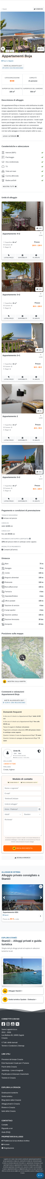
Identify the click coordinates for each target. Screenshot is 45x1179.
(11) (40, 472)
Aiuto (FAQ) (6, 1132)
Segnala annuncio (23, 857)
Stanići (4, 9)
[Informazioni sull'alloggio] (40, 915)
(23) (41, 49)
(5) (40, 411)
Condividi (39, 9)
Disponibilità (22, 257)
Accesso (6, 1144)
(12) (40, 350)
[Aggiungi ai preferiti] (41, 886)
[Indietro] (6, 897)
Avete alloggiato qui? (13, 67)
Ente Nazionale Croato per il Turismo (15, 1063)
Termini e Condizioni (9, 1046)
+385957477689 (9, 764)
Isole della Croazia (8, 1111)
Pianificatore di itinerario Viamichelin (15, 1074)
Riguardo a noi (7, 1128)
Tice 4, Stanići (8, 61)
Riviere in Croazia (8, 1107)
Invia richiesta (24, 848)
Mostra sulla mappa (16, 681)
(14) (40, 228)
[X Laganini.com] (17, 1024)
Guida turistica (7, 1096)
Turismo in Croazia (9, 1078)
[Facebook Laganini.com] (3, 1024)
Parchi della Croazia (9, 1067)
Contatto (5, 1125)
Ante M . (8, 47)
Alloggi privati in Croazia (11, 1104)
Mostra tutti (9, 186)
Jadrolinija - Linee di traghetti (12, 1070)
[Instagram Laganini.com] (8, 1024)
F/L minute (36, 257)
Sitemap (21, 1046)
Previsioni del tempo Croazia (12, 1059)
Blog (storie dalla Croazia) (11, 1100)
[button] (22, 657)
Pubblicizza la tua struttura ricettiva (16, 1141)
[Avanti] (38, 897)
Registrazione (8, 1148)
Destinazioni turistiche (10, 1093)
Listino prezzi (9, 257)
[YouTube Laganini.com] (12, 1024)
